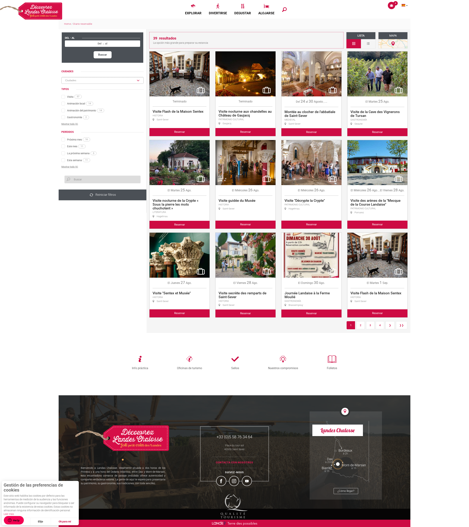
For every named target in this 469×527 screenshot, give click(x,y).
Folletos (332, 368)
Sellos (235, 368)
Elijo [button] (40, 521)
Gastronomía (77, 117)
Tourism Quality (234, 506)
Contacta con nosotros (234, 462)
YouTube (247, 481)
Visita (73, 96)
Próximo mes (77, 139)
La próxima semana (80, 153)
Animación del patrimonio (84, 110)
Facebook (221, 481)
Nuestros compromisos (283, 368)
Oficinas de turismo (189, 368)
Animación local (79, 103)
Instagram (234, 481)
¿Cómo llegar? (345, 491)
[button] (193, 9)
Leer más (9, 514)
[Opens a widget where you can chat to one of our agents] (14, 520)
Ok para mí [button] (65, 521)
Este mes (75, 146)
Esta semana (77, 160)
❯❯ (401, 325)
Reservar (179, 132)
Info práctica (140, 368)
